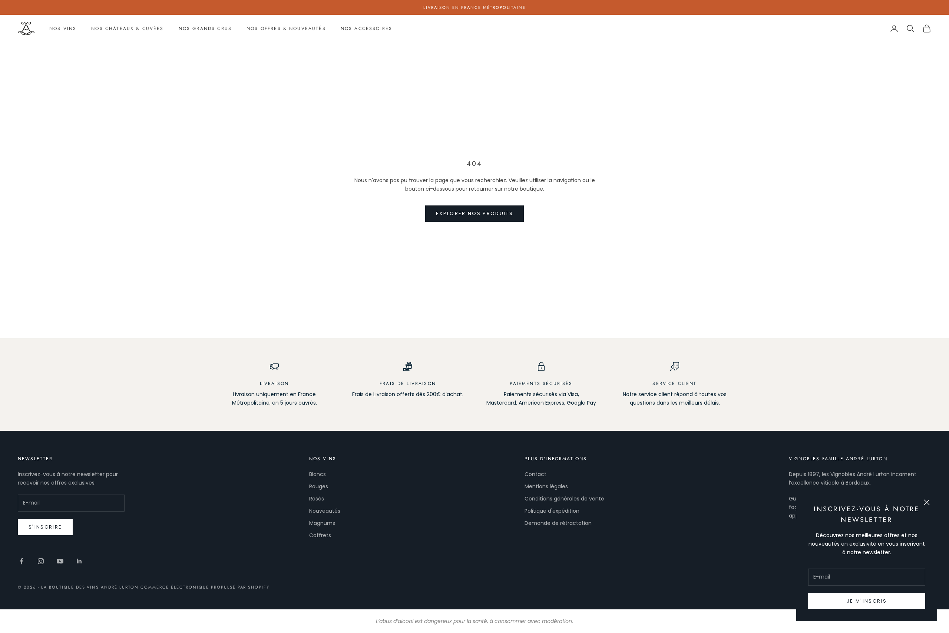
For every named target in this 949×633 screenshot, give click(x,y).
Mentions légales (546, 486)
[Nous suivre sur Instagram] (40, 561)
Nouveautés (324, 511)
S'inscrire (45, 526)
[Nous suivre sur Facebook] (21, 561)
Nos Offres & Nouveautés (286, 28)
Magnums (322, 523)
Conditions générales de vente (564, 498)
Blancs (317, 474)
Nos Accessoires (366, 28)
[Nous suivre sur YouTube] (60, 561)
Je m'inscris (867, 600)
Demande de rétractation (558, 523)
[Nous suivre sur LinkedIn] (79, 561)
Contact (535, 474)
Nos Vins (62, 28)
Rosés (316, 498)
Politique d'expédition (552, 511)
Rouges (318, 486)
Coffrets (320, 535)
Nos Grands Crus (205, 28)
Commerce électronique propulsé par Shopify (205, 587)
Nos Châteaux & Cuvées (127, 28)
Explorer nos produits (474, 213)
